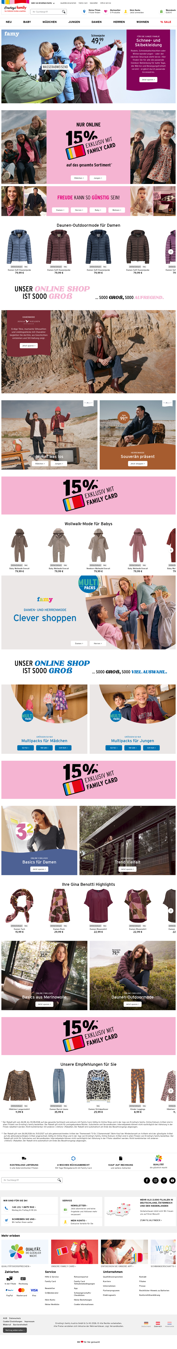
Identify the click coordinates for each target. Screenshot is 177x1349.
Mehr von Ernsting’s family (41, 3)
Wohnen (142, 22)
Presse (142, 1286)
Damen (97, 22)
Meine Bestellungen (83, 1300)
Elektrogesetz (109, 1295)
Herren (119, 22)
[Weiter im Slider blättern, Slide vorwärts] (170, 252)
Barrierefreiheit (20, 1324)
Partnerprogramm (111, 1290)
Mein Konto (50, 1300)
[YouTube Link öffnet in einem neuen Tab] (172, 1180)
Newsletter (94, 3)
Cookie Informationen (83, 1304)
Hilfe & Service (105, 3)
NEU (9, 22)
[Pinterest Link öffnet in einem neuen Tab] (164, 1180)
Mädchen (50, 22)
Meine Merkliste (52, 1304)
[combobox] (46, 11)
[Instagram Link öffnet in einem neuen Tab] (155, 1180)
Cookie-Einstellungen (12, 1321)
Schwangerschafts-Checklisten (82, 1294)
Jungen (74, 22)
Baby (27, 22)
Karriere (107, 1281)
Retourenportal (81, 1277)
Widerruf (7, 1324)
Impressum (29, 1321)
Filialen (142, 1281)
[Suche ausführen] (64, 12)
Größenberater (51, 1293)
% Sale (165, 22)
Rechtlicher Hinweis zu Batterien (154, 1290)
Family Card (83, 3)
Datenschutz (15, 1318)
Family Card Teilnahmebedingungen (84, 1282)
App (76, 1288)
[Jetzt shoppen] (138, 435)
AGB (5, 1318)
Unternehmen (109, 1286)
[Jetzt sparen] (88, 66)
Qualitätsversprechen (68, 3)
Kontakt (142, 1277)
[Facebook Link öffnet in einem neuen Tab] (147, 1180)
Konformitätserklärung (149, 1295)
